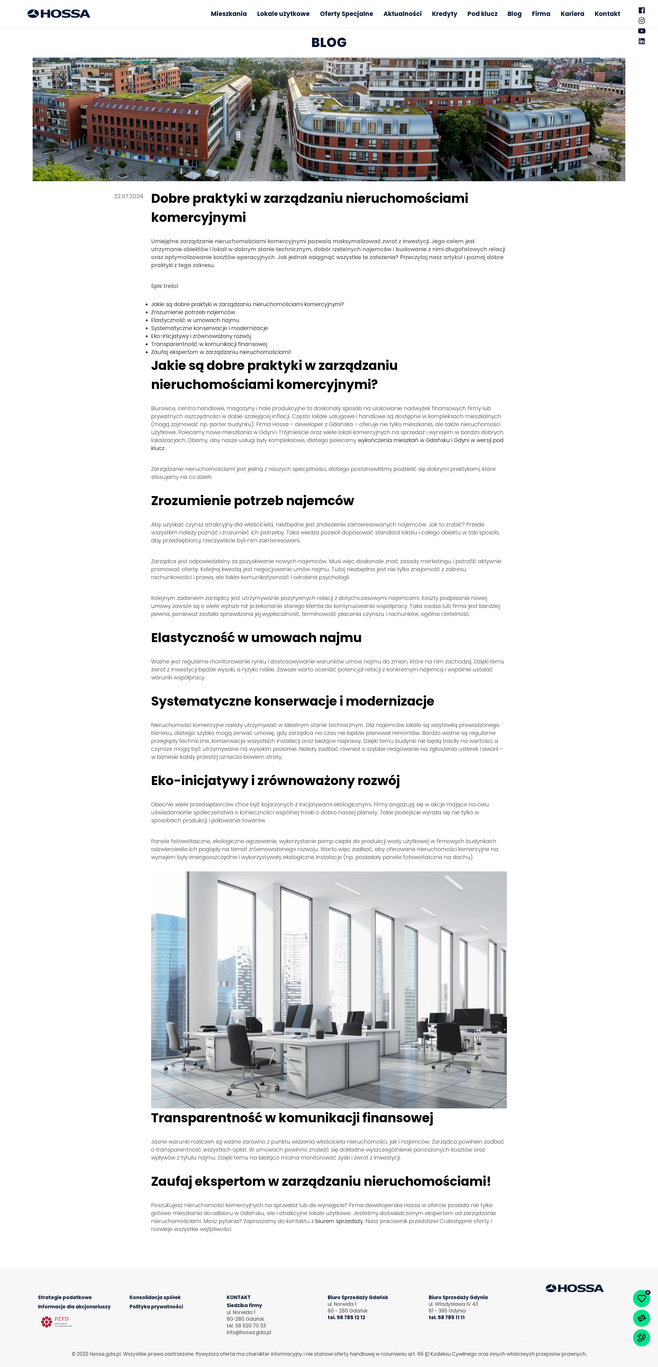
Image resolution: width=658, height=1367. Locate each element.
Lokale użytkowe (283, 14)
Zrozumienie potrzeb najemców (193, 312)
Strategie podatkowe (65, 1297)
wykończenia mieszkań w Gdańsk (402, 440)
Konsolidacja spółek (155, 1297)
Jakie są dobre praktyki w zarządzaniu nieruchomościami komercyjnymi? (247, 304)
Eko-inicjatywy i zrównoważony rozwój (201, 336)
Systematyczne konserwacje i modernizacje (209, 328)
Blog (515, 14)
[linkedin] (642, 41)
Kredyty (444, 14)
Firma (541, 14)
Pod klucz (483, 14)
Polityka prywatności (156, 1307)
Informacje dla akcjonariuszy (74, 1307)
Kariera (572, 14)
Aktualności (402, 14)
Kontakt (607, 14)
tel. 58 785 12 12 (346, 1317)
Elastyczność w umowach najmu (195, 320)
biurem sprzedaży (339, 1221)
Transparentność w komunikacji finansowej (209, 344)
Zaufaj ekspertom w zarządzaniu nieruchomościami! (221, 352)
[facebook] (642, 10)
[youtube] (642, 31)
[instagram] (642, 20)
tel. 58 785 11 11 (447, 1317)
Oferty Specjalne (346, 14)
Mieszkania (229, 14)
